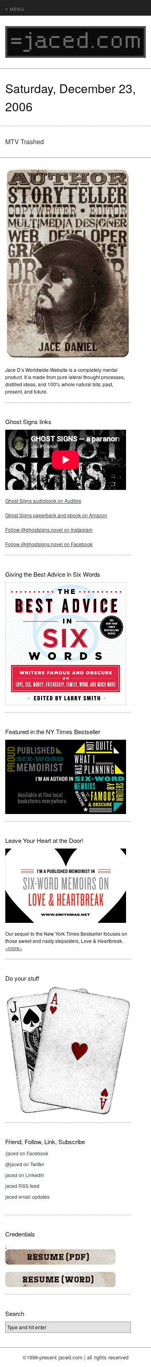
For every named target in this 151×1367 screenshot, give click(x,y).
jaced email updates (27, 1196)
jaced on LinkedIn (24, 1174)
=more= (13, 948)
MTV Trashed (24, 141)
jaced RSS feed (22, 1185)
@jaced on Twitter (24, 1164)
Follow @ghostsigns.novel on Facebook (49, 544)
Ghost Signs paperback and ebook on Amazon (56, 515)
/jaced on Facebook (26, 1153)
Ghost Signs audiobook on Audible (43, 500)
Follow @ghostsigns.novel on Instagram (49, 529)
